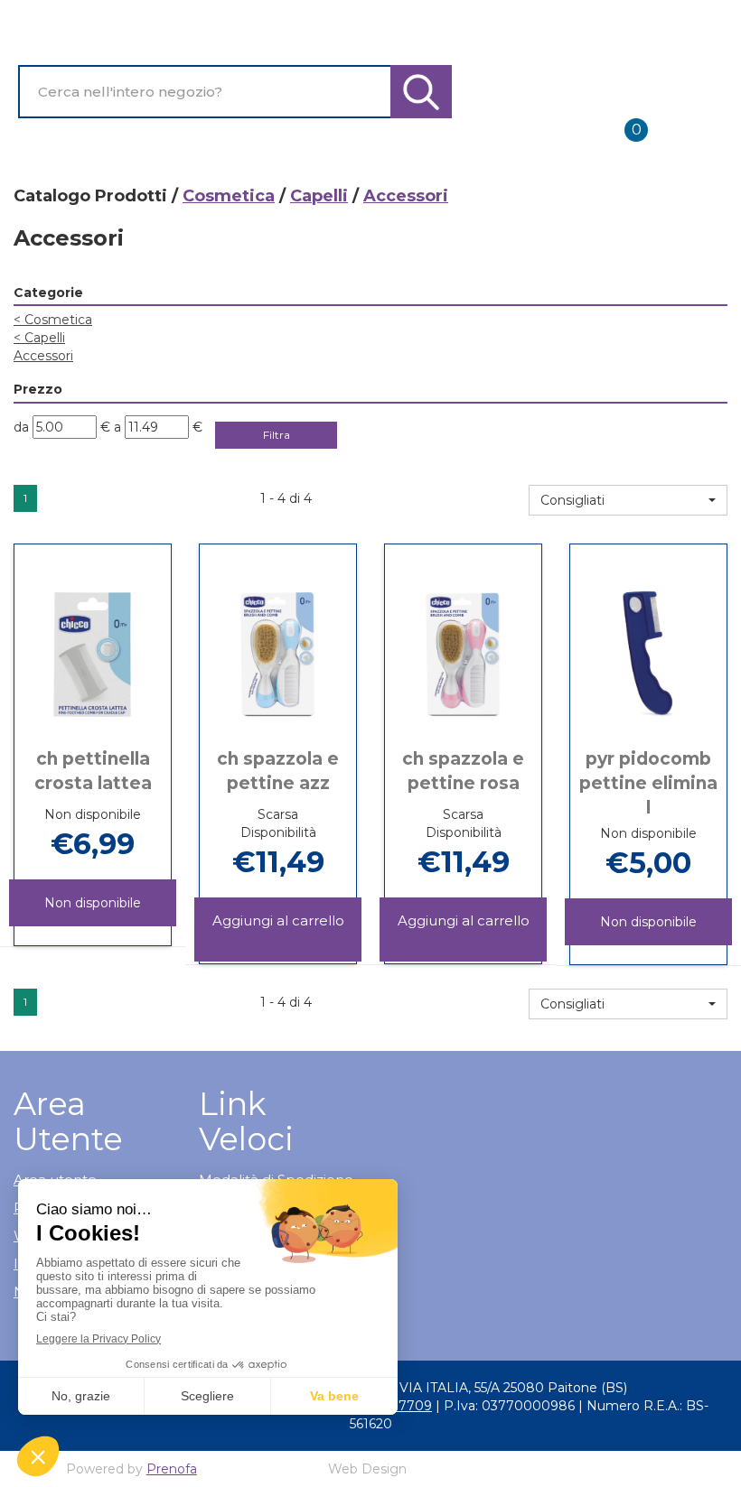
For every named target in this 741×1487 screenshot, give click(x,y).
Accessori (43, 356)
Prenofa (171, 1469)
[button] (628, 500)
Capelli (319, 196)
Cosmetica (229, 196)
